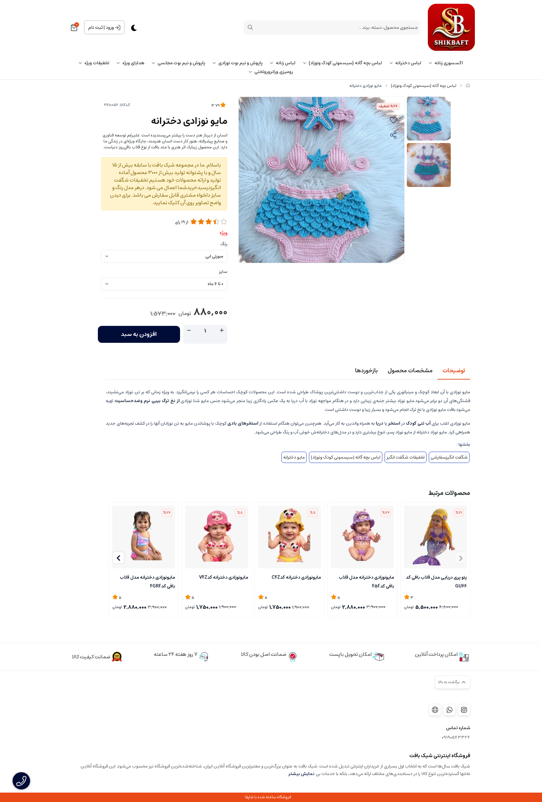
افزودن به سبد (139, 334)
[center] (250, 27)
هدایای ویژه (133, 63)
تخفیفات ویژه (96, 63)
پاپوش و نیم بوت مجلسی (181, 63)
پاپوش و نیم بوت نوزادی (240, 63)
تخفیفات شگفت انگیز (405, 457)
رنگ (224, 244)
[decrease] (188, 330)
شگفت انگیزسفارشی (449, 457)
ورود (110, 27)
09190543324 (456, 737)
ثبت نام (95, 27)
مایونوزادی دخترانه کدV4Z (223, 577)
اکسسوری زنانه (448, 63)
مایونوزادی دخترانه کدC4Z (296, 577)
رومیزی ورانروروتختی (273, 72)
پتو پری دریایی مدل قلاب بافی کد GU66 (436, 581)
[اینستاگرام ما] (464, 710)
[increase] (221, 330)
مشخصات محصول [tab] (410, 371)
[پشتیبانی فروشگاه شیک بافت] (449, 710)
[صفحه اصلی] (467, 85)
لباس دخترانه (408, 63)
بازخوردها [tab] (366, 371)
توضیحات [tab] (454, 371)
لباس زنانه (285, 63)
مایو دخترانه (294, 457)
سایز (223, 271)
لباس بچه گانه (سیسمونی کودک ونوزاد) (345, 63)
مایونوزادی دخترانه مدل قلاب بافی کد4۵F (366, 581)
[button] (118, 557)
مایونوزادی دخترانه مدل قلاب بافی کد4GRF (147, 581)
